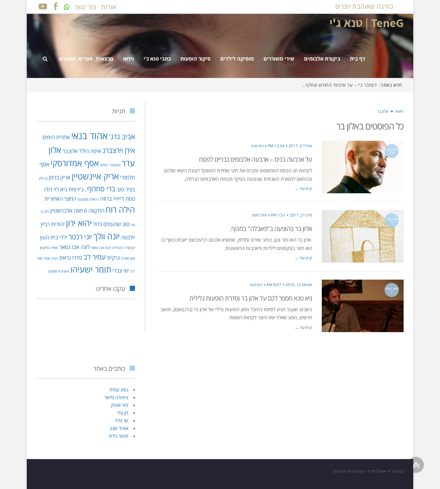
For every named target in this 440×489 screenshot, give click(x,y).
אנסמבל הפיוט (110, 165)
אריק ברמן (60, 177)
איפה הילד (90, 151)
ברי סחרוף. (100, 188)
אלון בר (70, 151)
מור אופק (119, 405)
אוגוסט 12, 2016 (298, 284)
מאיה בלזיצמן (49, 247)
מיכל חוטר (259, 215)
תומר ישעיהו (91, 269)
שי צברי (120, 270)
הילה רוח (120, 209)
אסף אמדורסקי (75, 163)
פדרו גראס (71, 257)
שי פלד (121, 420)
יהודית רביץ (53, 224)
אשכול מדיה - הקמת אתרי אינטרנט (359, 471)
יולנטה (128, 237)
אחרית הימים (56, 137)
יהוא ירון (79, 223)
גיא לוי (60, 189)
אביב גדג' (122, 136)
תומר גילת (118, 436)
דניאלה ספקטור (88, 199)
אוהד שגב (119, 428)
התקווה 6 (94, 210)
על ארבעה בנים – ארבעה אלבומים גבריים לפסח (255, 159)
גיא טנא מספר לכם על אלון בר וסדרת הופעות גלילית (250, 298)
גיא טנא (257, 146)
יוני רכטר (80, 236)
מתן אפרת (128, 258)
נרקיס (113, 257)
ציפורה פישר (116, 397)
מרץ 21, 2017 (301, 215)
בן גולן (43, 178)
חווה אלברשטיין (66, 210)
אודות (108, 7)
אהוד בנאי (89, 135)
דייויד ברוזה (112, 198)
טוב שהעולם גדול (111, 224)
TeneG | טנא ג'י (367, 22)
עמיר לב (94, 257)
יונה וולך (106, 236)
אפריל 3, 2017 (300, 146)
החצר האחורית (60, 198)
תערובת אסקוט (58, 271)
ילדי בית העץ (53, 237)
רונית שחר (51, 258)
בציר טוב (126, 189)
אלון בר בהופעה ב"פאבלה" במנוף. (271, 228)
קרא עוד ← (303, 188)
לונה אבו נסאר (74, 247)
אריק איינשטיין (95, 176)
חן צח (123, 412)
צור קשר (85, 7)
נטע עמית (118, 389)
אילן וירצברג (118, 150)
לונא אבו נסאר (101, 247)
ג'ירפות (76, 189)
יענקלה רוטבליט (123, 247)
